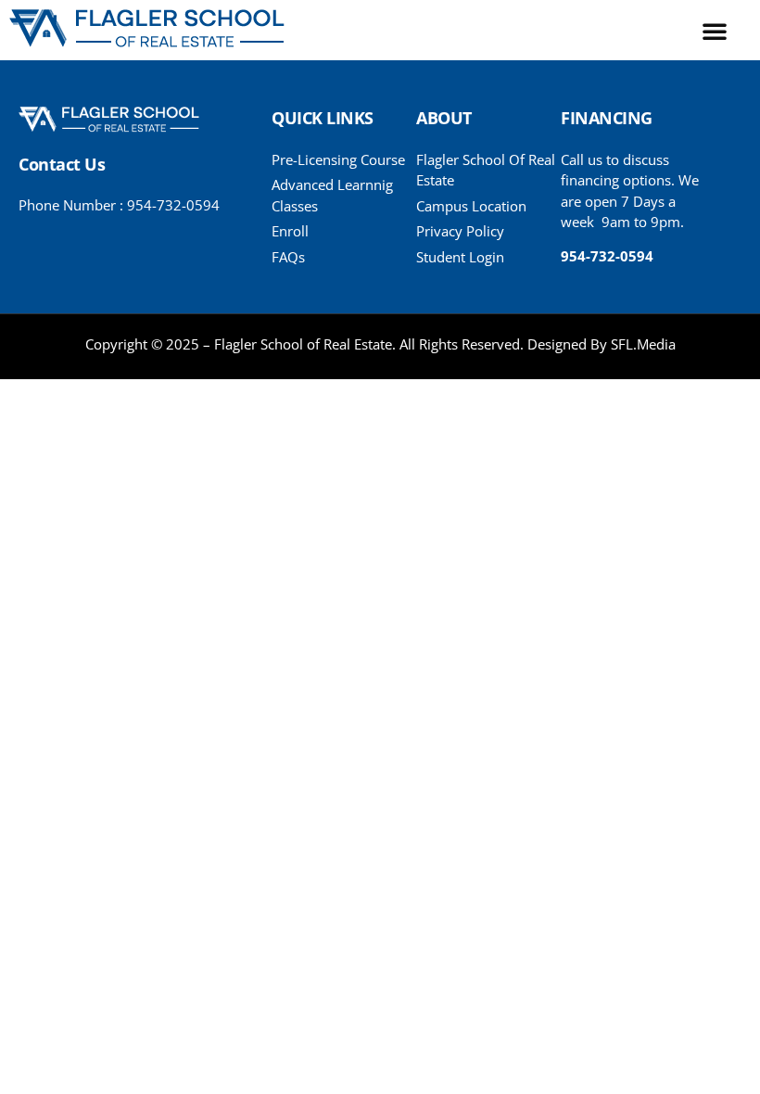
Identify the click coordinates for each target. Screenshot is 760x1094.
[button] (714, 30)
